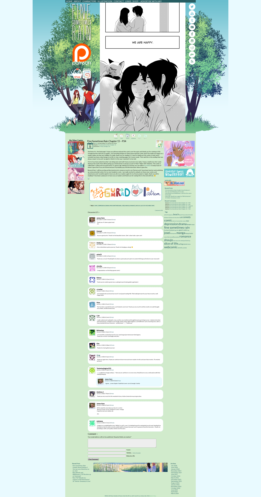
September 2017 (176, 472)
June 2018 (174, 467)
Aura (171, 214)
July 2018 (174, 465)
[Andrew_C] (92, 394)
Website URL (130, 456)
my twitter (147, 165)
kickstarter (173, 233)
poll (173, 237)
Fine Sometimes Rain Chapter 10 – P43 (180, 209)
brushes (177, 217)
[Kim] (92, 346)
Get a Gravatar (137, 453)
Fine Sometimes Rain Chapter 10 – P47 (180, 203)
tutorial (185, 244)
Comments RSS (159, 210)
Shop (136, 1)
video (189, 244)
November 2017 (176, 471)
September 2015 (176, 481)
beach (176, 214)
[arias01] (92, 256)
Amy (96, 143)
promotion (176, 237)
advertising (167, 214)
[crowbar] (92, 291)
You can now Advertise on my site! (174, 191)
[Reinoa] (92, 280)
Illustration (105, 1)
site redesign (181, 240)
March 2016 (175, 478)
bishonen (166, 217)
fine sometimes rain (115, 205)
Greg (98, 355)
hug (188, 230)
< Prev (121, 138)
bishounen (172, 217)
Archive (127, 138)
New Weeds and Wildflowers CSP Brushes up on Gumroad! (82, 474)
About (77, 1)
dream (189, 224)
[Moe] (92, 304)
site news (175, 240)
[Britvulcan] (92, 332)
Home (69, 1)
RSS (148, 495)
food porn (172, 230)
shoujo (138, 205)
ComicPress (137, 495)
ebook (193, 224)
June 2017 (174, 474)
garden (177, 230)
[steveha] (92, 268)
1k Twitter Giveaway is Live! (172, 198)
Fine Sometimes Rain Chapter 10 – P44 (180, 207)
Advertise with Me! (151, 1)
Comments (133, 136)
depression (101, 205)
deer (187, 221)
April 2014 (174, 492)
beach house (182, 214)
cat (181, 217)
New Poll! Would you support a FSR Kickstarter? (178, 196)
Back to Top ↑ (153, 495)
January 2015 (175, 485)
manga (127, 205)
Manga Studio (189, 233)
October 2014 (175, 488)
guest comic (183, 230)
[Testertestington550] (92, 370)
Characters (89, 1)
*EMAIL (133, 453)
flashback (166, 230)
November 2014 (176, 486)
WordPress (129, 495)
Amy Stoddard (114, 495)
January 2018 (175, 469)
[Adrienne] (92, 423)
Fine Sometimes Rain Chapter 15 (107, 145)
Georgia (105, 146)
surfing (180, 244)
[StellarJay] (92, 245)
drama (107, 205)
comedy (186, 217)
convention (179, 221)
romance (132, 205)
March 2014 (175, 493)
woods (180, 247)
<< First (115, 138)
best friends (189, 214)
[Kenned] (92, 233)
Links (128, 1)
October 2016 (175, 476)
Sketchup (187, 240)
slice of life (144, 205)
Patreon (169, 237)
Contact (119, 1)
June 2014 (174, 490)
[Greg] (92, 360)
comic (96, 205)
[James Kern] (92, 220)
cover (184, 221)
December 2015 (176, 479)
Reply (114, 219)
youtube (184, 247)
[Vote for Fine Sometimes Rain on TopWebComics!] (88, 179)
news (165, 237)
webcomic (151, 205)
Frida (101, 146)
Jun (109, 146)
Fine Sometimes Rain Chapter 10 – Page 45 (181, 206)
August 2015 (175, 483)
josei (123, 205)
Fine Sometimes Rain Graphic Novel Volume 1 (177, 190)
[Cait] (92, 318)
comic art (174, 221)
